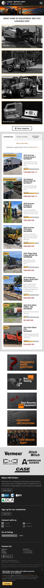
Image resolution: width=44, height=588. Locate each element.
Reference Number (35, 136)
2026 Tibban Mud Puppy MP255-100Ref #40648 (30, 255)
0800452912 (34, 147)
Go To (21, 535)
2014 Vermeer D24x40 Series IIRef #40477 (30, 157)
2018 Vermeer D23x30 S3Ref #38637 (29, 205)
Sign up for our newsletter (14, 509)
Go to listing (7, 532)
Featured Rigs (8, 137)
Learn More (7, 490)
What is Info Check (22, 143)
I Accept (7, 583)
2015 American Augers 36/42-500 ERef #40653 (31, 279)
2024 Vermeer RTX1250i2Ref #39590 (29, 229)
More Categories (23, 128)
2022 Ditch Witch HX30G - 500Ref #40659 (30, 307)
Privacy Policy (5, 562)
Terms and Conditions (14, 562)
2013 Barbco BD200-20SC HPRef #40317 (30, 181)
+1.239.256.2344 (27, 553)
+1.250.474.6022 (27, 551)
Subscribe (6, 514)
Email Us (8, 556)
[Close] (41, 3)
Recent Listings (22, 137)
